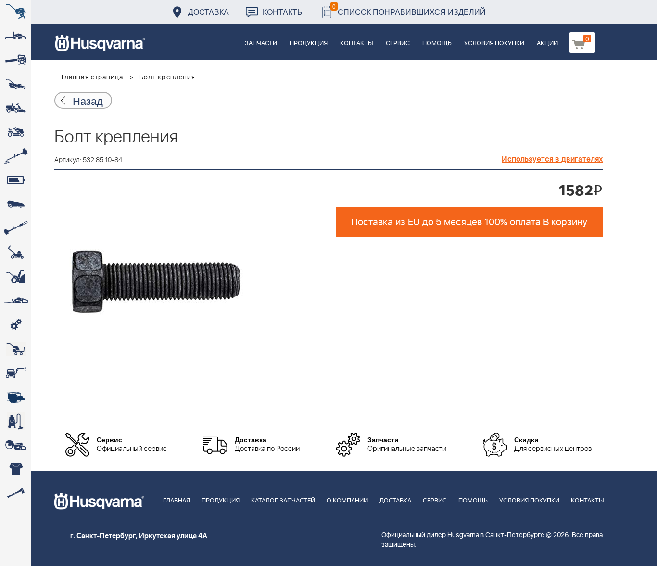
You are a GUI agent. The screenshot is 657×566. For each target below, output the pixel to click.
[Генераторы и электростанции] (15, 349)
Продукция (309, 43)
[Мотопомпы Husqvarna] (15, 397)
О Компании (347, 500)
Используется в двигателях (552, 159)
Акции (547, 43)
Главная (176, 500)
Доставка (208, 11)
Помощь (437, 43)
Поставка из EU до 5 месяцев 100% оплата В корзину (469, 222)
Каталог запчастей (283, 500)
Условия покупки (494, 43)
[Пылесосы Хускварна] (15, 421)
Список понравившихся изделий (409, 9)
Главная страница (93, 77)
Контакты (283, 11)
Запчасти (261, 43)
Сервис (398, 43)
